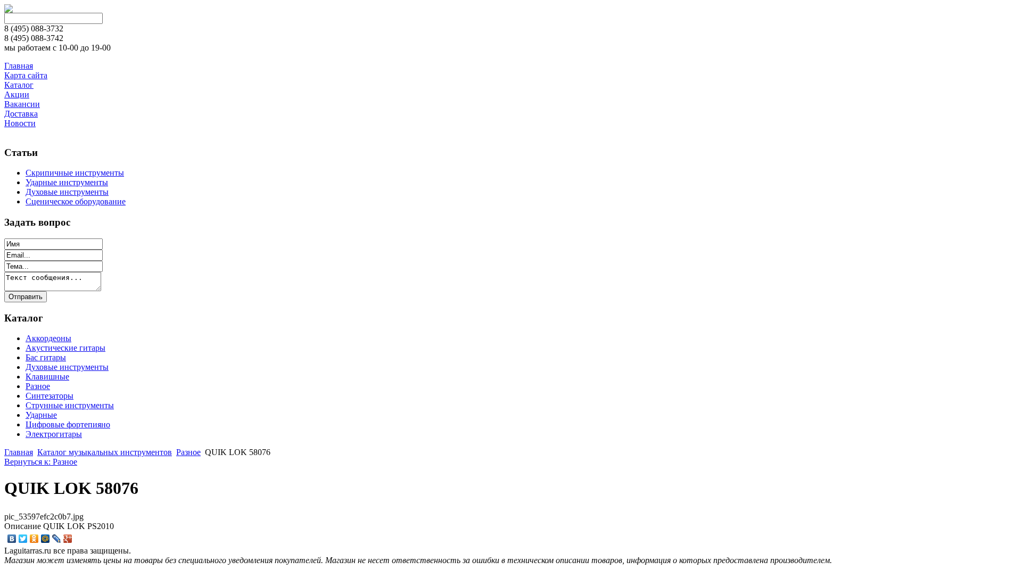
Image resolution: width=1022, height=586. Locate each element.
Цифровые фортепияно (68, 424)
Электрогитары (54, 434)
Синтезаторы (49, 395)
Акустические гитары (65, 347)
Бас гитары (46, 357)
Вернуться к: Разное (40, 461)
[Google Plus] (67, 539)
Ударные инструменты (67, 182)
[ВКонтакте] (12, 539)
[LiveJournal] (56, 539)
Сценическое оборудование (76, 201)
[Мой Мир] (45, 539)
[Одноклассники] (34, 539)
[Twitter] (23, 539)
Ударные (41, 414)
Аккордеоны (48, 338)
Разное (38, 386)
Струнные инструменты (70, 405)
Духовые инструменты (67, 191)
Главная (18, 452)
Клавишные (47, 376)
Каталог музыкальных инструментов (104, 452)
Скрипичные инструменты (75, 172)
